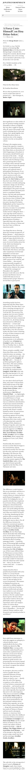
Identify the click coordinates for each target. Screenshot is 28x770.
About (8, 7)
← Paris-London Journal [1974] (11, 24)
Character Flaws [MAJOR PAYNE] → (14, 25)
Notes (20, 9)
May (8, 37)
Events (8, 11)
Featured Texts (20, 7)
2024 (12, 37)
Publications (8, 9)
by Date (20, 11)
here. (10, 65)
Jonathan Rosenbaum (14, 2)
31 (9, 37)
